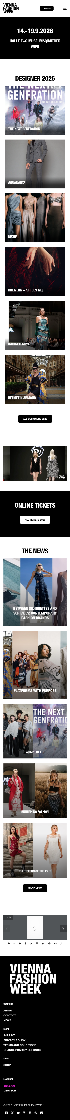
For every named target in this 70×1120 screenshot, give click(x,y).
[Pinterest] (36, 1112)
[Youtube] (18, 1112)
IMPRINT (9, 1035)
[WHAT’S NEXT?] (35, 731)
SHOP (7, 1065)
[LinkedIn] (30, 1112)
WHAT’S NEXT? (35, 752)
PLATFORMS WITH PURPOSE (35, 690)
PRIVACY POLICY (14, 1040)
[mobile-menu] (63, 8)
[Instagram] (24, 1112)
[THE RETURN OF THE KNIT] (35, 850)
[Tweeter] (12, 1112)
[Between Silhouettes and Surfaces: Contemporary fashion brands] (35, 592)
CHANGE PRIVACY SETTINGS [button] (22, 1050)
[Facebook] (6, 1112)
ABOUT (8, 1010)
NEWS (7, 1020)
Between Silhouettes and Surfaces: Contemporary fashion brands (35, 613)
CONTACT (9, 1015)
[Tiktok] (42, 1112)
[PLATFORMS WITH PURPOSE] (35, 665)
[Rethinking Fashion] (35, 790)
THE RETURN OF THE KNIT (35, 871)
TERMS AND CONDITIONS (19, 1045)
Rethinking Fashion (35, 812)
